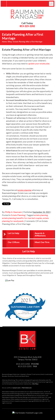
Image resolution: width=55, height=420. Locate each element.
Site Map (35, 384)
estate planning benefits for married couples (22, 218)
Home (4, 42)
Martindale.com (27, 387)
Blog (10, 42)
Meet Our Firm (42, 242)
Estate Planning (18, 215)
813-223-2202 (27, 26)
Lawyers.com (16, 387)
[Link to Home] (27, 14)
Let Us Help (13, 233)
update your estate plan (39, 63)
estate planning (41, 215)
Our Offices (13, 242)
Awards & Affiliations (40, 234)
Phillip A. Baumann (13, 212)
